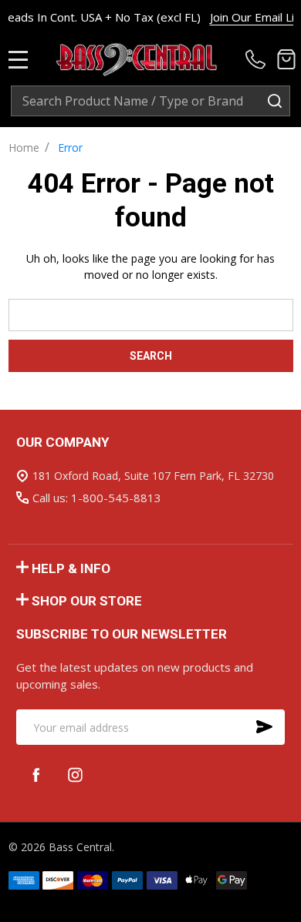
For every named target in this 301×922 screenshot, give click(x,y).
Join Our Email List (246, 17)
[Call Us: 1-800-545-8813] (258, 59)
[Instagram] (75, 774)
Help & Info (71, 568)
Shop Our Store (87, 601)
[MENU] (18, 59)
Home (23, 147)
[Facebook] (36, 774)
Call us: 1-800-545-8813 (96, 497)
